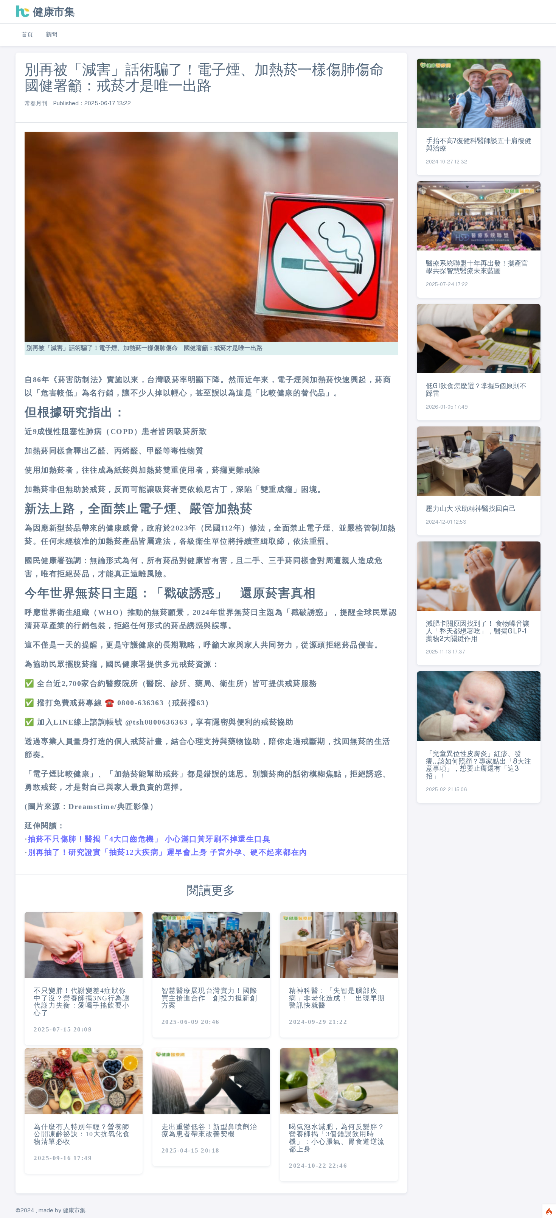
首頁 (27, 34)
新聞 (51, 34)
